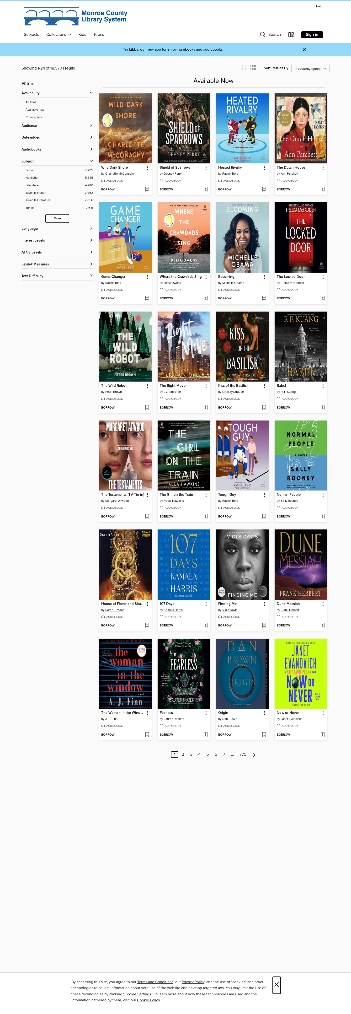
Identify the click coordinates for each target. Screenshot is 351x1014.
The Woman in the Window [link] (123, 713)
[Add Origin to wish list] (264, 735)
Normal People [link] (289, 495)
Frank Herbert (290, 610)
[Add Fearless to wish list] (205, 735)
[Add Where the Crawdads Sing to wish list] (205, 299)
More (57, 218)
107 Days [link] (167, 604)
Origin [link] (223, 713)
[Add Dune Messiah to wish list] (322, 626)
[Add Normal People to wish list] (322, 517)
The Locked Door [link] (291, 277)
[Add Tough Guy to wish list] (264, 517)
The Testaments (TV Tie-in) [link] (122, 495)
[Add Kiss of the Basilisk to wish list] (264, 408)
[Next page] (254, 754)
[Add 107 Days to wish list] (205, 626)
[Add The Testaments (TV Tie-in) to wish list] (147, 517)
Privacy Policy (193, 982)
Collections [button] (57, 34)
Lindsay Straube (233, 392)
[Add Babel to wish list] (322, 408)
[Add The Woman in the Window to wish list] (147, 735)
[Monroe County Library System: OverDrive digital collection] (76, 16)
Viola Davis (229, 610)
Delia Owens (172, 283)
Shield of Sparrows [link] (175, 168)
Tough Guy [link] (227, 495)
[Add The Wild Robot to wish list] (147, 408)
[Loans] (291, 35)
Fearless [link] (166, 713)
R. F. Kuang (288, 392)
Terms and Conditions (155, 982)
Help (319, 6)
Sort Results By (276, 68)
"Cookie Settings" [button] (137, 994)
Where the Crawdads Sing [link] (181, 277)
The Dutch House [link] (291, 168)
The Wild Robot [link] (114, 386)
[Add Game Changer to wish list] (147, 299)
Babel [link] (281, 386)
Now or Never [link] (288, 713)
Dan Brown (229, 719)
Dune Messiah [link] (288, 604)
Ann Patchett (289, 174)
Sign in (312, 34)
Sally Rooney (289, 501)
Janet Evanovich (291, 719)
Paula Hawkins (174, 501)
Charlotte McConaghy (119, 174)
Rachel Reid (230, 174)
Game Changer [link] (113, 277)
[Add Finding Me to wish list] (264, 626)
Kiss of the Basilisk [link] (233, 386)
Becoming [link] (226, 277)
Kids (82, 34)
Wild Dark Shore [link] (114, 168)
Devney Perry (172, 174)
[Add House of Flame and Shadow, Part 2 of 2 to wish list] (147, 626)
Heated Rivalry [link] (230, 168)
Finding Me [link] (227, 604)
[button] (269, 35)
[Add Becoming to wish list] (264, 299)
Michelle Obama (233, 283)
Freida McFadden (292, 283)
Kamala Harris (173, 610)
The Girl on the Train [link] (176, 495)
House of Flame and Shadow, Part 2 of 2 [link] (123, 604)
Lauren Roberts (174, 719)
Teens (98, 34)
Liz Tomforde (172, 392)
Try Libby (130, 49)
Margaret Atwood (117, 501)
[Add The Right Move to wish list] (205, 408)
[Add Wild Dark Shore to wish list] (147, 190)
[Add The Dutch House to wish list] (322, 190)
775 (242, 754)
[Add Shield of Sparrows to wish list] (205, 190)
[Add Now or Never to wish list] (322, 735)
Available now (35, 110)
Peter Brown (113, 392)
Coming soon (34, 117)
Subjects (31, 34)
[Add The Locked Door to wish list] (322, 299)
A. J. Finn (111, 719)
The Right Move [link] (173, 386)
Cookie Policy (148, 1000)
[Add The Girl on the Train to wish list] (205, 517)
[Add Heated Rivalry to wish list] (264, 190)
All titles (31, 102)
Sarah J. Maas (114, 610)
